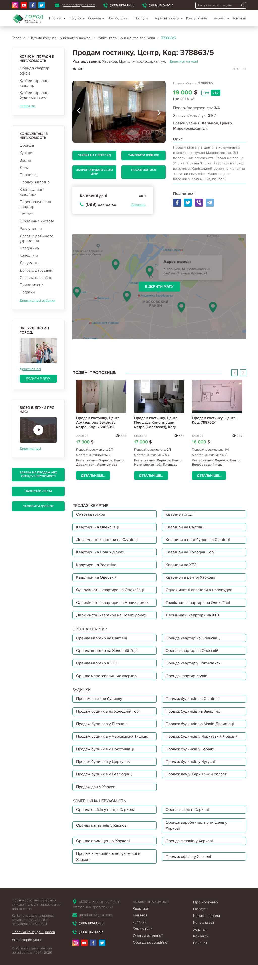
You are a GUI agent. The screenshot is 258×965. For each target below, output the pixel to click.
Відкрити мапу (159, 286)
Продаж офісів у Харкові (188, 856)
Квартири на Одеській (96, 577)
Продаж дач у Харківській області (196, 774)
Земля (25, 160)
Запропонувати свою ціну (94, 171)
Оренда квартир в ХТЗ (96, 663)
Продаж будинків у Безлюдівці (104, 774)
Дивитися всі (30, 369)
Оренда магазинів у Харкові (102, 825)
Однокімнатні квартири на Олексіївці (110, 589)
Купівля (27, 152)
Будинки (140, 915)
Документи (30, 262)
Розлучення (31, 228)
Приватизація (32, 284)
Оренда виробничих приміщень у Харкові (196, 825)
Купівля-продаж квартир (34, 83)
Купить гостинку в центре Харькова (126, 38)
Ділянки (139, 922)
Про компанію (205, 902)
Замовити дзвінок (38, 506)
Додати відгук (38, 378)
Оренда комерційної (150, 942)
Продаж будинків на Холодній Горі (108, 711)
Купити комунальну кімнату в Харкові (61, 38)
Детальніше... (93, 475)
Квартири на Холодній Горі (190, 552)
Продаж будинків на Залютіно (193, 711)
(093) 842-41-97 (161, 5)
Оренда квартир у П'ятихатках (193, 663)
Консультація (196, 18)
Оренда (27, 145)
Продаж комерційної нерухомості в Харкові (108, 856)
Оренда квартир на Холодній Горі (107, 650)
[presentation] (78, 112)
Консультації (203, 922)
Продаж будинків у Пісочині (102, 723)
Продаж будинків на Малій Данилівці (200, 723)
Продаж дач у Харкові (96, 786)
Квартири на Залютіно (96, 564)
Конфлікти (29, 255)
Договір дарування (37, 270)
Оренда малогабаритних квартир (106, 675)
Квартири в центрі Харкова (190, 577)
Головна (18, 38)
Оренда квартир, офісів (35, 71)
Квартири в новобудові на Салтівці (198, 539)
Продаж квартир (35, 182)
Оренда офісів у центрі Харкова (105, 809)
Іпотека (26, 213)
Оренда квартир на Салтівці (101, 638)
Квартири (141, 908)
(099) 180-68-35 (122, 5)
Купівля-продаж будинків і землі (34, 95)
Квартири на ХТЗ (181, 564)
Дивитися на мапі (184, 61)
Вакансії (200, 943)
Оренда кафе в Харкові (187, 809)
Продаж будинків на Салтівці (192, 698)
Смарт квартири (90, 514)
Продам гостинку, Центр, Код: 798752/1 (214, 420)
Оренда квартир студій (186, 675)
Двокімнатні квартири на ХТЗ (192, 615)
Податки (27, 292)
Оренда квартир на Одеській (192, 650)
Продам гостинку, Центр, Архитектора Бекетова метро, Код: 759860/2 (98, 422)
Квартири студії (180, 514)
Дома (24, 167)
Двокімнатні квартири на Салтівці (107, 539)
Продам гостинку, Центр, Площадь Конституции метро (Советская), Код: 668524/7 (156, 425)
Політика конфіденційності (33, 932)
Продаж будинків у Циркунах (103, 761)
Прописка (29, 174)
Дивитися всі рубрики (37, 300)
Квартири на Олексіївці (97, 527)
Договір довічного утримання (36, 238)
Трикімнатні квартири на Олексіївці (198, 602)
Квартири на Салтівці (185, 527)
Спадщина (29, 248)
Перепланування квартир (35, 204)
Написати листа (38, 491)
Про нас (55, 18)
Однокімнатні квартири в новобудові (199, 589)
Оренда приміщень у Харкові (103, 840)
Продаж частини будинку (99, 698)
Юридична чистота (37, 221)
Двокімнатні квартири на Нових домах (111, 615)
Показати (138, 205)
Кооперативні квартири (32, 192)
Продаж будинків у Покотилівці (105, 749)
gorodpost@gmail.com (78, 5)
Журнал (219, 18)
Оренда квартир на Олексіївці (193, 638)
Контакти (239, 18)
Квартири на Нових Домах (100, 552)
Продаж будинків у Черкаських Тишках (112, 736)
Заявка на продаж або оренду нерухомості (38, 474)
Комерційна (143, 928)
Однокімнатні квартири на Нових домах (112, 602)
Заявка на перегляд (94, 155)
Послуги (141, 18)
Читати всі (28, 106)
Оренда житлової (147, 935)
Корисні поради (167, 18)
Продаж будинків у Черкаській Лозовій (202, 736)
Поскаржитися (143, 170)
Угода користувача (27, 940)
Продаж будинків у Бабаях (190, 749)
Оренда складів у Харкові (189, 840)
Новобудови (117, 18)
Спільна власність (36, 277)
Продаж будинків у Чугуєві (190, 761)
